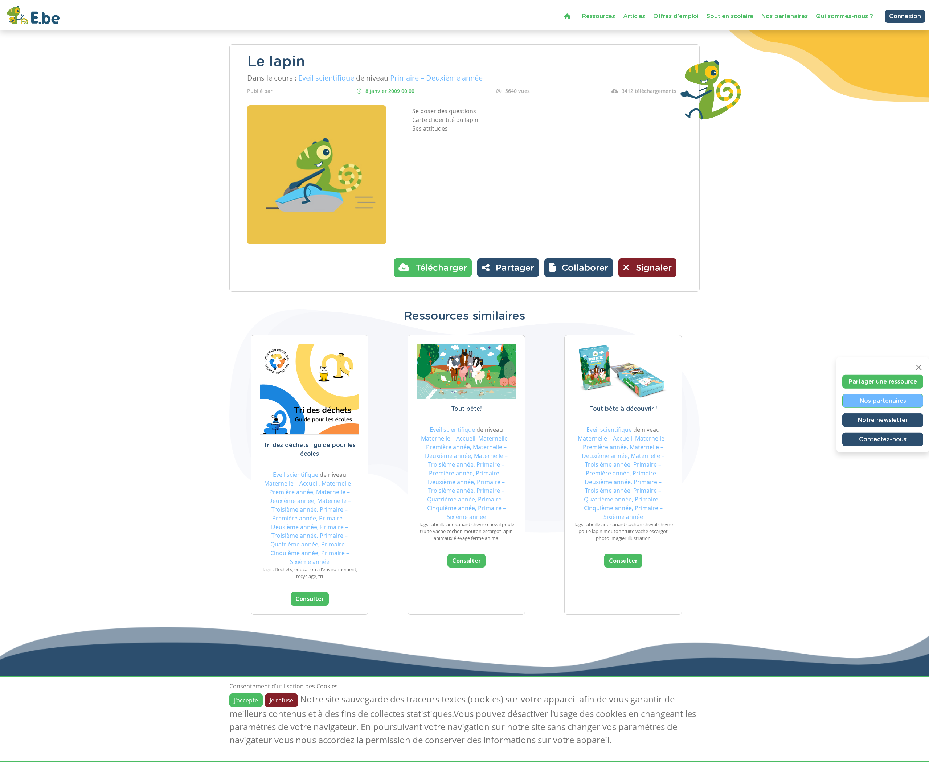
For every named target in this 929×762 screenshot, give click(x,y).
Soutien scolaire (730, 16)
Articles (634, 16)
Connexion (905, 16)
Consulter (309, 599)
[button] (578, 267)
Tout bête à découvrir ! (623, 409)
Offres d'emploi (676, 16)
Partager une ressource (882, 382)
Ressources (598, 16)
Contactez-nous (883, 439)
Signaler (652, 268)
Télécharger (440, 268)
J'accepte (246, 700)
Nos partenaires (784, 16)
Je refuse (281, 700)
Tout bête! (466, 409)
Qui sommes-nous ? (844, 16)
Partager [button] (513, 268)
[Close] (918, 367)
